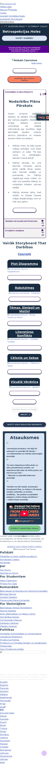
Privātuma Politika (9, 640)
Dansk (3, 716)
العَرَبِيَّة (3, 707)
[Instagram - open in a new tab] (1, 664)
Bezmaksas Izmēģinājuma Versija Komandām (24, 591)
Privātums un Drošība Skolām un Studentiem (23, 643)
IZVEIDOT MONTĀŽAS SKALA (24, 528)
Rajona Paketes (8, 611)
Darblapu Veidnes (9, 623)
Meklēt (24, 414)
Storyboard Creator (9, 559)
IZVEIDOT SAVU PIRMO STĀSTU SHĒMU (24, 547)
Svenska (4, 719)
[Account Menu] (7, 22)
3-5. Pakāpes (33, 26)
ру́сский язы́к (7, 713)
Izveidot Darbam (8, 597)
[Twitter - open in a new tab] (1, 668)
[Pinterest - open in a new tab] (1, 672)
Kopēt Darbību (24, 38)
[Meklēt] (12, 10)
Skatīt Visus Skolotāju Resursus (24, 424)
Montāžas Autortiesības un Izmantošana (20, 634)
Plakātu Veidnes (8, 626)
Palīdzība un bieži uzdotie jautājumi (18, 556)
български (5, 750)
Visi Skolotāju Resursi (16, 26)
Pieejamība (6, 646)
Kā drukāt (5, 562)
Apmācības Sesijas (9, 617)
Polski (3, 731)
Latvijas (4, 759)
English (4, 682)
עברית (2, 703)
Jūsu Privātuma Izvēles (12, 649)
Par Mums (5, 570)
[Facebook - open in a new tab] (1, 660)
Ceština (4, 737)
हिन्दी (2, 710)
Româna (4, 734)
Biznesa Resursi (8, 594)
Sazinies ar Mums (9, 573)
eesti (2, 762)
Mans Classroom (8, 580)
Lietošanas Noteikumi (11, 637)
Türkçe (3, 728)
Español (4, 685)
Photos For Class (8, 583)
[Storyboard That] (8, 4)
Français (4, 688)
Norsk (3, 725)
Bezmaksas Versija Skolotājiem (16, 608)
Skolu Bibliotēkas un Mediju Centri (17, 614)
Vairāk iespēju (36, 63)
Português (5, 700)
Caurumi (43, 26)
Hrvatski (4, 747)
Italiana (4, 694)
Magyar (4, 744)
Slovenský (5, 741)
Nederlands (6, 697)
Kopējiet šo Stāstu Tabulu (24, 79)
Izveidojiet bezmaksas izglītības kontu (25, 50)
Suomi (3, 722)
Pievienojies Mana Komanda (14, 600)
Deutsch (4, 691)
